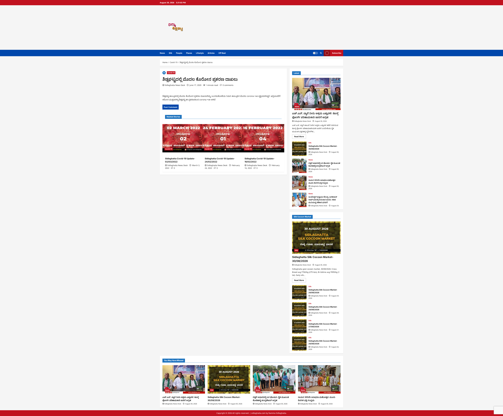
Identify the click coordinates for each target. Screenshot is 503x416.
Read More (300, 137)
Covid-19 (171, 73)
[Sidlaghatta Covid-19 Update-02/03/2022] (183, 138)
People (179, 53)
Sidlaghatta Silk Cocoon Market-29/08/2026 (299, 292)
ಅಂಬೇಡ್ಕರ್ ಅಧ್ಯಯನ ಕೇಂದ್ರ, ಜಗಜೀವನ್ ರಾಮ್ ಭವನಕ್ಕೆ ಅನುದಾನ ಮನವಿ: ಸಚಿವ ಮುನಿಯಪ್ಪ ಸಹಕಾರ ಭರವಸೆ (299, 200)
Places (189, 53)
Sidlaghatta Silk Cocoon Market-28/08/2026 (299, 309)
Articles (211, 53)
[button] (321, 53)
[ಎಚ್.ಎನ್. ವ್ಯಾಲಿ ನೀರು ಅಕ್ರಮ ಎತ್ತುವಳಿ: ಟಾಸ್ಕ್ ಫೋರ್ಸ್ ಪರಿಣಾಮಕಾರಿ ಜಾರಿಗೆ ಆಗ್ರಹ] (316, 94)
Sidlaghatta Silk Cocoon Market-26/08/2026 (299, 343)
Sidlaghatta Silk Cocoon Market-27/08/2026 (299, 326)
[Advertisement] (288, 27)
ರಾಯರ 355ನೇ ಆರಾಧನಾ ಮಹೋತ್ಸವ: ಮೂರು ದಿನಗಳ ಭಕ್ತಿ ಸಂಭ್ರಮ (299, 183)
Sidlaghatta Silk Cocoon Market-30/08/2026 (299, 149)
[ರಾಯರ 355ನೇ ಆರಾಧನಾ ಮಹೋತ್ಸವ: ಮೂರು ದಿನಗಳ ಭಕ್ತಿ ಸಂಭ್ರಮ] (319, 379)
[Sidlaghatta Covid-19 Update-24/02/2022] (223, 138)
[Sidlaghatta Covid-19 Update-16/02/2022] (263, 138)
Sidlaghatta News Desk (175, 85)
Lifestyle (200, 53)
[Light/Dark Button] (315, 53)
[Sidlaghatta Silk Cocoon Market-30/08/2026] (316, 237)
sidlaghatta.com (258, 413)
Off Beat (222, 53)
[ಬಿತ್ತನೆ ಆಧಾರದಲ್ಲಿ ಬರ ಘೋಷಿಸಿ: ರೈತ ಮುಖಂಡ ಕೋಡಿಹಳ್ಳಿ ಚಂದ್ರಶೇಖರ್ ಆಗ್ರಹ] (274, 379)
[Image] (164, 72)
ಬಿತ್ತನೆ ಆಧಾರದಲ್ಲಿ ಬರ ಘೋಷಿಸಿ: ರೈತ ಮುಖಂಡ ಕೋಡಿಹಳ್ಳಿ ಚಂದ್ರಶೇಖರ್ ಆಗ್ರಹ (299, 166)
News (162, 53)
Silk (170, 53)
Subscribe (336, 53)
